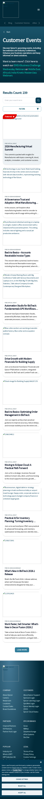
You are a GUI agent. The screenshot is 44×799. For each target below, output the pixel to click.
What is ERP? (7, 754)
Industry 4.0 (7, 751)
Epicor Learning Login (31, 701)
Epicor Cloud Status (30, 712)
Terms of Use (28, 751)
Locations (6, 703)
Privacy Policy (28, 754)
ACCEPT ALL (22, 793)
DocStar (26, 737)
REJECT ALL (22, 786)
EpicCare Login (29, 698)
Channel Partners (9, 726)
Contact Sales (8, 706)
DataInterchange (29, 731)
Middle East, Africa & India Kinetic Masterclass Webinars (22, 72)
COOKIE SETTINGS (22, 779)
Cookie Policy (17, 770)
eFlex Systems (28, 734)
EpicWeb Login (29, 703)
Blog (10, 23)
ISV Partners (7, 729)
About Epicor (8, 695)
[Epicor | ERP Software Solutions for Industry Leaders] (11, 10)
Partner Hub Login (10, 731)
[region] (22, 778)
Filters (22, 109)
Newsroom (7, 701)
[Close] (40, 762)
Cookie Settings (29, 757)
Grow (25, 726)
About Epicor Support (31, 695)
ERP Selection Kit (9, 757)
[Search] (38, 100)
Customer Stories (22, 23)
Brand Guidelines (9, 709)
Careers (6, 698)
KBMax (26, 729)
